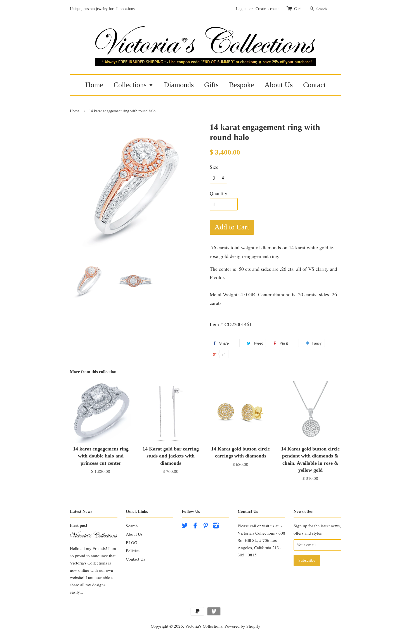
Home (94, 85)
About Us (278, 85)
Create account (267, 9)
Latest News (81, 511)
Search (132, 525)
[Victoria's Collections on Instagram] (216, 526)
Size (214, 166)
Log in (241, 9)
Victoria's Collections (203, 626)
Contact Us (135, 559)
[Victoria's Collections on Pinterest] (205, 526)
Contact (314, 85)
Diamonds (179, 85)
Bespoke (241, 85)
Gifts (211, 85)
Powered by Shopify (242, 626)
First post (78, 525)
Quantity (218, 193)
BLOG (131, 542)
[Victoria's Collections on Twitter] (185, 526)
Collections (131, 85)
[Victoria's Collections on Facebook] (195, 526)
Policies (133, 550)
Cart (297, 9)
